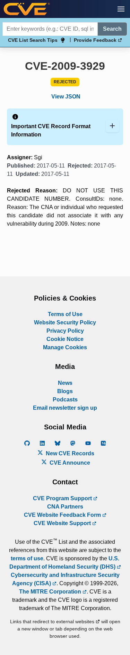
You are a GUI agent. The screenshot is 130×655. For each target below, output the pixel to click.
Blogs (65, 391)
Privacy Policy (65, 331)
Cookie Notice (65, 339)
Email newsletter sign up (65, 408)
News (65, 383)
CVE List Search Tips (33, 40)
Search (112, 29)
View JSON (65, 96)
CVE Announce (69, 463)
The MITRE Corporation (51, 592)
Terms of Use (65, 314)
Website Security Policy (65, 322)
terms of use (27, 558)
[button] (121, 9)
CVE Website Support (63, 523)
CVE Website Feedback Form (63, 515)
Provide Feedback (96, 40)
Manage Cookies (65, 347)
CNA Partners (65, 507)
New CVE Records (69, 453)
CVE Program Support (63, 498)
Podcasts (65, 399)
